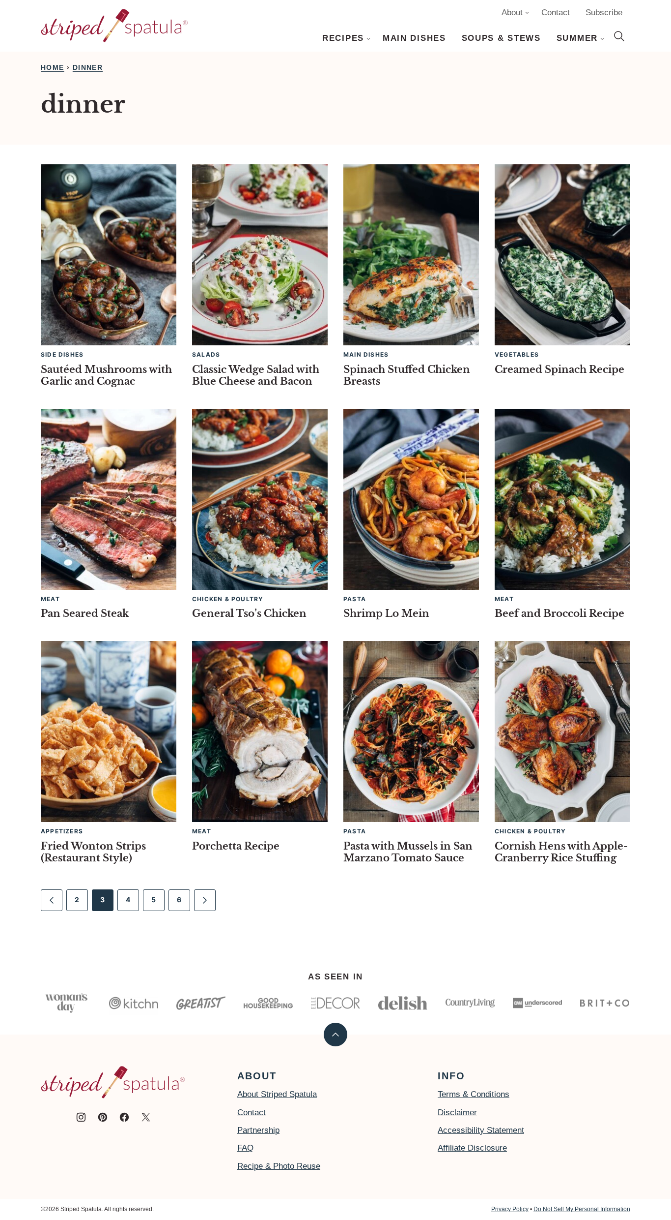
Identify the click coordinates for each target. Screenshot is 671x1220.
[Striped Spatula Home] (114, 25)
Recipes (343, 38)
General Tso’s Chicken (249, 613)
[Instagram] (81, 1117)
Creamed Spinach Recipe (559, 369)
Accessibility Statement (481, 1130)
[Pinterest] (102, 1117)
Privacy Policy (510, 1209)
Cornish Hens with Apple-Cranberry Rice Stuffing (561, 852)
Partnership (258, 1130)
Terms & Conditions (473, 1094)
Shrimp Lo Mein (386, 613)
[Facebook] (124, 1117)
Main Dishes (414, 38)
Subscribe (604, 12)
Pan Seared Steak (85, 613)
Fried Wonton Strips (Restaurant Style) (93, 852)
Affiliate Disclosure (472, 1148)
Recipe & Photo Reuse (278, 1166)
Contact (555, 12)
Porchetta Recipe (236, 846)
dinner (88, 67)
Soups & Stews (501, 38)
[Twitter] (146, 1117)
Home (52, 67)
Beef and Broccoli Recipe (559, 613)
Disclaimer (457, 1112)
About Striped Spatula (277, 1094)
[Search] (619, 36)
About (512, 12)
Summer (577, 38)
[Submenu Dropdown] (368, 39)
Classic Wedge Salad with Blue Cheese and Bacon (255, 375)
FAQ (245, 1148)
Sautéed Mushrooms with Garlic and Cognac (106, 375)
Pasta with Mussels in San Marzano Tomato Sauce (408, 852)
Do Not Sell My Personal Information (581, 1209)
